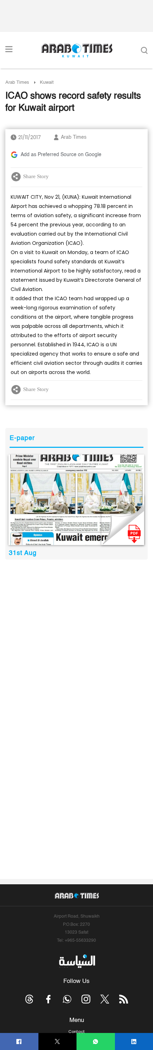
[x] (104, 999)
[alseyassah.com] (76, 961)
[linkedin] (134, 1041)
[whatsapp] (95, 1041)
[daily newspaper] (76, 500)
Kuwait (47, 82)
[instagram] (85, 999)
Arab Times (17, 82)
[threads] (29, 999)
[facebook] (19, 1041)
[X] (57, 1041)
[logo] (77, 50)
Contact (76, 1031)
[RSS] (123, 999)
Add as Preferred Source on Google (61, 154)
